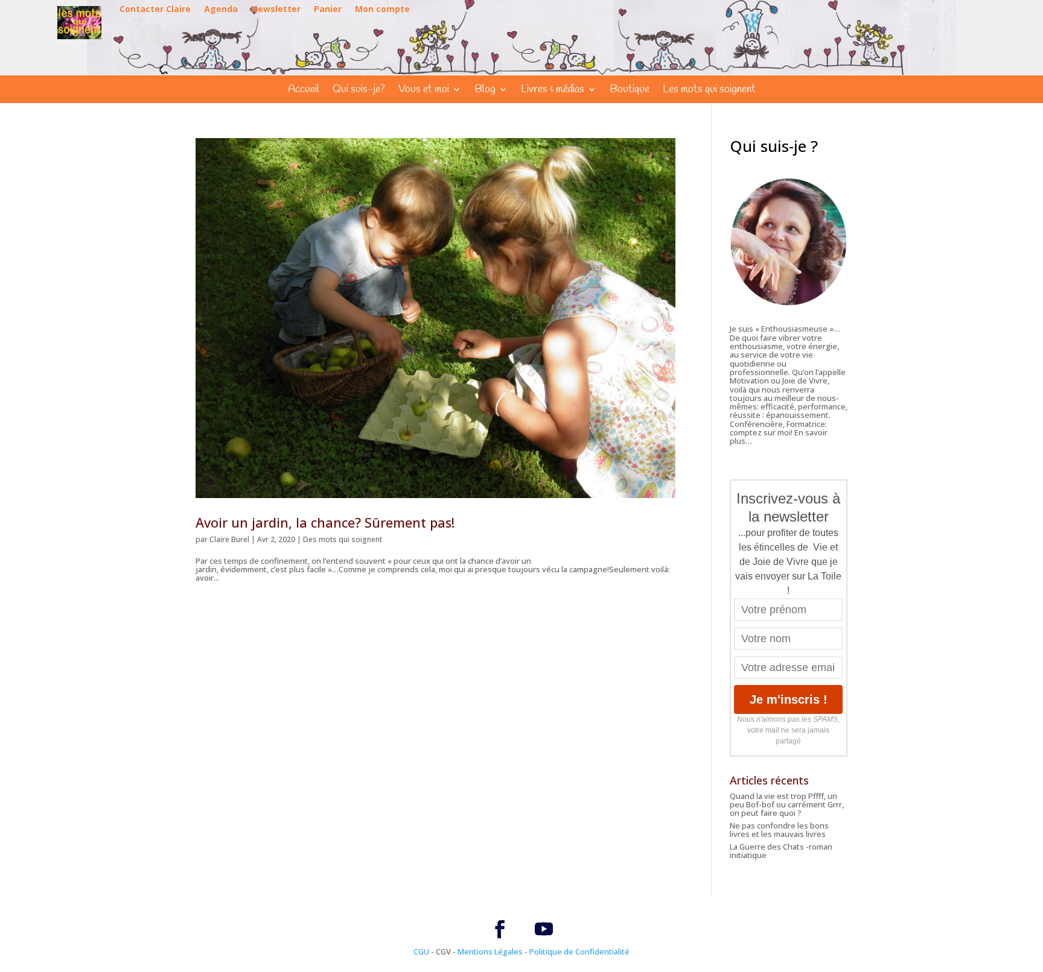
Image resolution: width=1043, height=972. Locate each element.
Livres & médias (552, 90)
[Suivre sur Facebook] (500, 929)
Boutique (629, 90)
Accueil (303, 90)
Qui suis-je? (359, 90)
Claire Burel (229, 539)
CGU (421, 951)
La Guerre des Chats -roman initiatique (781, 850)
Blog (485, 90)
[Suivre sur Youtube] (544, 929)
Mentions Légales (490, 951)
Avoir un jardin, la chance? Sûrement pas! (325, 522)
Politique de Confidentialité (579, 951)
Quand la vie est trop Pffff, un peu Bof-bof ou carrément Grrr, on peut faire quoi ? (787, 805)
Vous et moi (423, 90)
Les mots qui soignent (709, 90)
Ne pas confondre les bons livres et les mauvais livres (779, 829)
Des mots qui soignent (342, 539)
